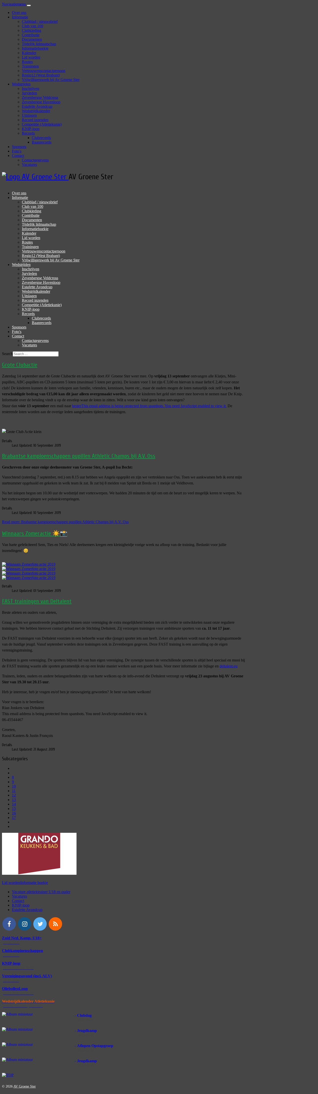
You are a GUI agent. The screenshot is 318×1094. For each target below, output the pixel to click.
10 (14, 786)
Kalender (29, 53)
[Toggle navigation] (29, 5)
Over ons (19, 12)
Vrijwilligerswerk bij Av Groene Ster (51, 79)
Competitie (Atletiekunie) (42, 124)
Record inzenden (35, 120)
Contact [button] (18, 155)
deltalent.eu (229, 666)
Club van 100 (32, 26)
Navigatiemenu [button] (14, 4)
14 (14, 804)
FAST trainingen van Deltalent (37, 601)
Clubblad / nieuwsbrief (40, 21)
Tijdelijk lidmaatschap (39, 44)
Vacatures (29, 164)
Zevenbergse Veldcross (40, 97)
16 (14, 813)
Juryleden (29, 93)
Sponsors (19, 147)
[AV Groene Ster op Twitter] (40, 924)
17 (14, 817)
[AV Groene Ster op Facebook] (9, 924)
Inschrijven (30, 88)
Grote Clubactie (19, 365)
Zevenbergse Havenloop (41, 102)
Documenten (32, 39)
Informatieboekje (35, 48)
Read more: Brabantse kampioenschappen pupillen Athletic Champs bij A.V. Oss (65, 522)
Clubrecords (41, 138)
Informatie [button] (20, 17)
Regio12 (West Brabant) (41, 75)
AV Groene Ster (24, 1086)
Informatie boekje (34, 882)
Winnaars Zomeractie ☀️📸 (34, 533)
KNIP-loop (31, 129)
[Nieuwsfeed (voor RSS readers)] (55, 924)
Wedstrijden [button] (21, 84)
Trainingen (30, 66)
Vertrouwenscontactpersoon (43, 71)
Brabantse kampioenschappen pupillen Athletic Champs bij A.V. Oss (78, 456)
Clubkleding (31, 30)
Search (7, 354)
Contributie (31, 35)
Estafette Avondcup (37, 106)
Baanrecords (41, 142)
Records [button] (28, 133)
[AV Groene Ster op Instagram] (24, 924)
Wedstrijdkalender (36, 111)
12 (14, 795)
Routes (27, 62)
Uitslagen (29, 115)
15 (14, 808)
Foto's (16, 151)
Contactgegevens (35, 160)
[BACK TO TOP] (8, 1075)
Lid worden (31, 57)
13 (14, 800)
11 (14, 791)
